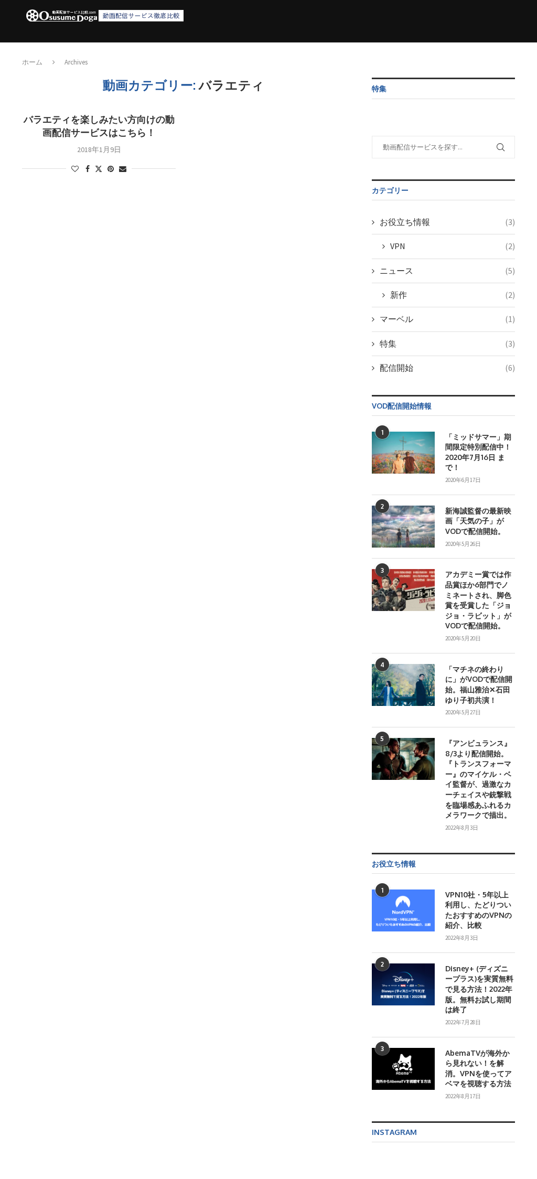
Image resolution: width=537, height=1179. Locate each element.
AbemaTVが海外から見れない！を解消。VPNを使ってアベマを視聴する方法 (478, 1068)
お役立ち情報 (341, 48)
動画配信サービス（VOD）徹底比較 (200, 48)
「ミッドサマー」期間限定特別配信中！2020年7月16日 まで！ (478, 452)
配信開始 (286, 48)
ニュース (447, 270)
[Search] (505, 49)
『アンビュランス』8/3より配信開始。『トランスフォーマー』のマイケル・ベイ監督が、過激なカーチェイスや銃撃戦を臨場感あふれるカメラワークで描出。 (478, 778)
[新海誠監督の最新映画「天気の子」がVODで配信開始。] (403, 527)
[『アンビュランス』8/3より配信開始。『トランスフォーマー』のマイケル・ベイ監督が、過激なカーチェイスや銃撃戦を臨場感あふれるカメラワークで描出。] (403, 759)
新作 (452, 295)
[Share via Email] (122, 169)
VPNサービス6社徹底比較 (419, 48)
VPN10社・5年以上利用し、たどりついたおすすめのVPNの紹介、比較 (478, 910)
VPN (452, 246)
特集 (447, 343)
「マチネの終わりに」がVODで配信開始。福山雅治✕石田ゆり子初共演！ (478, 684)
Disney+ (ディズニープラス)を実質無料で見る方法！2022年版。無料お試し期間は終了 (479, 989)
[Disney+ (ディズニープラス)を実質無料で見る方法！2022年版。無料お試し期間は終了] (403, 984)
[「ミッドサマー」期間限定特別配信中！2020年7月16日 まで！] (403, 453)
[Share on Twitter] (98, 169)
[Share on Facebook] (87, 169)
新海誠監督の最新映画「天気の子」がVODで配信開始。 (478, 520)
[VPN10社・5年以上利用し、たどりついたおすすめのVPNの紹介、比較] (403, 910)
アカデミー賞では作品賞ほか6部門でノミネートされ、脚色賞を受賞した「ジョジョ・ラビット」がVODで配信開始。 (478, 600)
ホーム (124, 48)
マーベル (447, 319)
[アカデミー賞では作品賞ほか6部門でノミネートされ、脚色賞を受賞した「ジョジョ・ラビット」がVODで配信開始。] (403, 590)
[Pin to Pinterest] (111, 169)
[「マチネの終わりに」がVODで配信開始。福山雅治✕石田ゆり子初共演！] (403, 685)
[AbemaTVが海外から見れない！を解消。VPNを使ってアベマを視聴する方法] (403, 1069)
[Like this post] (75, 169)
